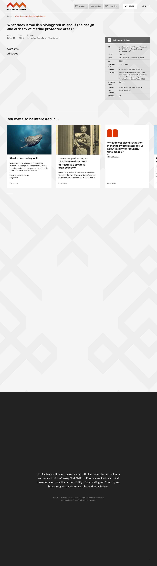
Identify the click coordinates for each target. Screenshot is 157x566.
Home (9, 16)
